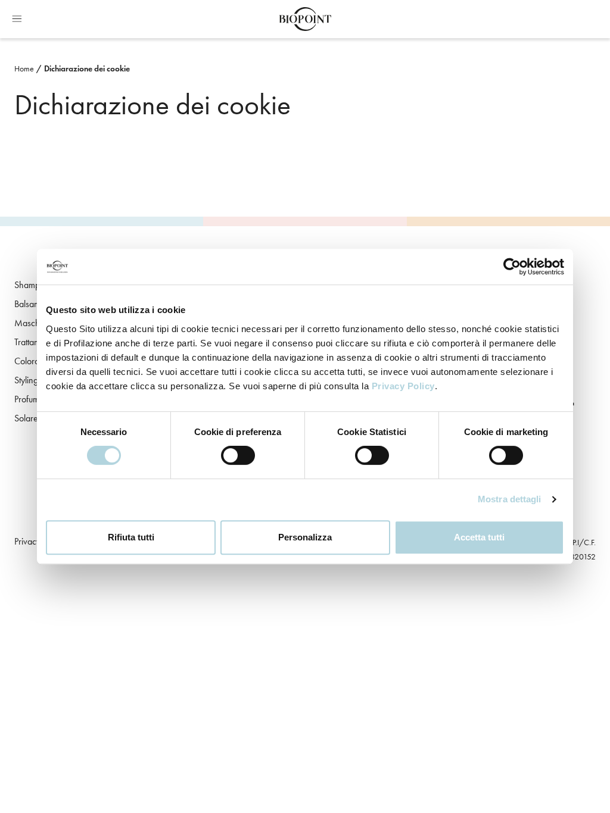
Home (24, 69)
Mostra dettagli (509, 499)
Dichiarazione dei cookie (87, 69)
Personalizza (305, 537)
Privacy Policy (403, 386)
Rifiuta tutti (131, 537)
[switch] (238, 455)
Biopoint (305, 19)
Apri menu (17, 19)
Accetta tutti (479, 537)
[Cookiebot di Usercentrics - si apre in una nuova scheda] (512, 267)
